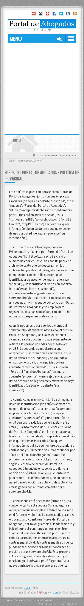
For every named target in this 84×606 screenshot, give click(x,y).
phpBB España (44, 600)
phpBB (27, 588)
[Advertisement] (42, 87)
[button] (59, 38)
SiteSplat (57, 592)
